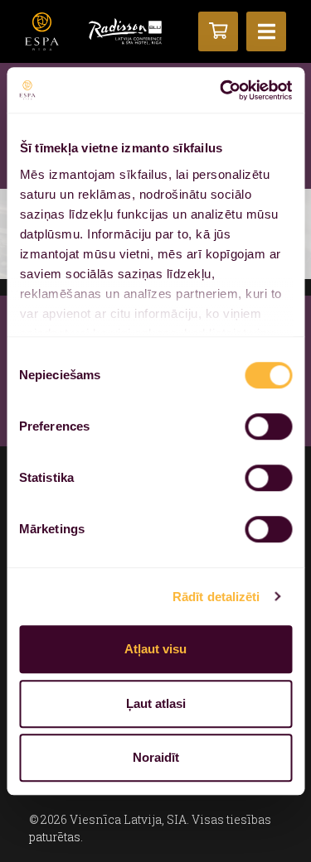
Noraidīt (156, 757)
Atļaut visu (155, 649)
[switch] (268, 426)
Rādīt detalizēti (216, 597)
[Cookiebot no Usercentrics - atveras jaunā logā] (221, 90)
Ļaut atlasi (156, 703)
